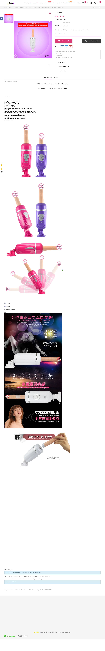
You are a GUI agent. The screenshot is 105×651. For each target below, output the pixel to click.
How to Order (32, 610)
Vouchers (63, 612)
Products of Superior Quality (52, 603)
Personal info (64, 603)
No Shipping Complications (52, 621)
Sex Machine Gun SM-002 (64, 517)
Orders (63, 605)
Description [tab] (48, 77)
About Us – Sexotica (34, 603)
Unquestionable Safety (50, 626)
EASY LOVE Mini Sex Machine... (17, 561)
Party (51, 2)
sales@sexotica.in (10, 623)
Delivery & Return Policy (35, 605)
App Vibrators (75, 2)
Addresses (64, 610)
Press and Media (33, 619)
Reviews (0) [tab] (57, 77)
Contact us (31, 627)
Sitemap (31, 629)
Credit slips (64, 608)
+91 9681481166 (9, 620)
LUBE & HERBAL (61, 3)
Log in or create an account (33, 572)
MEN (35, 3)
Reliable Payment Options (51, 612)
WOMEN (27, 3)
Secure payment (33, 612)
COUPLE (43, 3)
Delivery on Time (49, 610)
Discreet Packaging (50, 623)
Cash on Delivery (33, 615)
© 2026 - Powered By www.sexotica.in (13, 641)
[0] (98, 3)
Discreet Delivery (49, 605)
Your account (66, 600)
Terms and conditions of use (36, 608)
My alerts (63, 615)
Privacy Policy (32, 617)
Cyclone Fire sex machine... (40, 517)
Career (31, 624)
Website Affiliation (33, 622)
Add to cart (64, 41)
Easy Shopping (48, 608)
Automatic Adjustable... (17, 517)
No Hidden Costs (49, 619)
